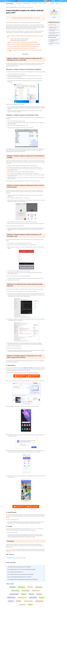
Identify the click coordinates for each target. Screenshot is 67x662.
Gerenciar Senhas (32, 597)
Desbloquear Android (14, 594)
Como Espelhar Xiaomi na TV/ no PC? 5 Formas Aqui (54, 30)
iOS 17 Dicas (31, 594)
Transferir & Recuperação (26, 3)
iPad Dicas (30, 604)
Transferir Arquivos (11, 597)
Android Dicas (12, 587)
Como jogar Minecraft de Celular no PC (54, 43)
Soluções (44, 3)
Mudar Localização (15, 590)
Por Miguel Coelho (54, 11)
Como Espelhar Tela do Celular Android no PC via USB (53, 27)
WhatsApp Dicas (21, 587)
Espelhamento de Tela (54, 22)
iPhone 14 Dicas (22, 604)
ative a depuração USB (33, 380)
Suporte (53, 3)
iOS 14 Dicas (41, 597)
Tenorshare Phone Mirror (11, 367)
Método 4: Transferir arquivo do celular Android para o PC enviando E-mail (23, 46)
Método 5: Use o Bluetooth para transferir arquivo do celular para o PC (22, 48)
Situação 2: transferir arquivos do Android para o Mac (19, 40)
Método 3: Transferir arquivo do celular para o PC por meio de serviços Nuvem (24, 44)
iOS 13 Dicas (39, 594)
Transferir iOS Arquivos (28, 601)
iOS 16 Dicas (10, 601)
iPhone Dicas (30, 587)
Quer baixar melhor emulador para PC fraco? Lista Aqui (54, 33)
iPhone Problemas (25, 590)
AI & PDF (40, 3)
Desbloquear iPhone (36, 590)
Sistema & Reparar (18, 3)
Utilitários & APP (34, 3)
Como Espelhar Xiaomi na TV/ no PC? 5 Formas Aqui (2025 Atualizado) (54, 40)
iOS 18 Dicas (18, 601)
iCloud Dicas (23, 594)
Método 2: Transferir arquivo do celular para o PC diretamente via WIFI (22, 42)
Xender (34, 528)
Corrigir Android (39, 587)
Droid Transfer (9, 514)
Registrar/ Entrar (12, 557)
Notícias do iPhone (39, 601)
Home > (8, 7)
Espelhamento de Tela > (13, 7)
